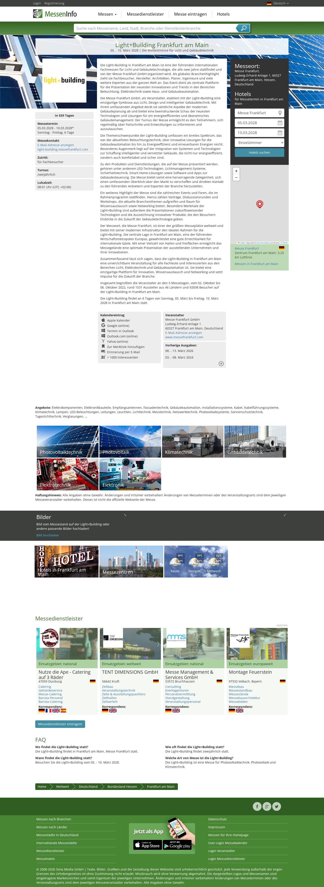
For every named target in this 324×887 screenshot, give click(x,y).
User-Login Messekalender (228, 843)
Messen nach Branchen (53, 819)
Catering (45, 687)
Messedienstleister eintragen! (60, 724)
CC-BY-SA (284, 243)
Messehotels (45, 859)
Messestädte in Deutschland (57, 835)
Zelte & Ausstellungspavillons (123, 694)
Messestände (238, 694)
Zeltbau (107, 687)
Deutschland (88, 786)
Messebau (236, 687)
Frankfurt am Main (161, 786)
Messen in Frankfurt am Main (256, 264)
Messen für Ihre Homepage (228, 835)
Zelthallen (109, 698)
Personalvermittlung (180, 694)
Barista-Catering (51, 701)
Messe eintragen (190, 14)
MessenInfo (55, 13)
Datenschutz (217, 819)
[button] (260, 204)
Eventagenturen (177, 690)
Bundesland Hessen (122, 786)
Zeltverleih (110, 701)
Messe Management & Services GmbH (189, 674)
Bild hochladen (47, 535)
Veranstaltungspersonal (183, 701)
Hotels (223, 14)
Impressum (216, 827)
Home (42, 786)
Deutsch (280, 3)
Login (37, 3)
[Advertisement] (162, 391)
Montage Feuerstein (250, 672)
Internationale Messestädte (56, 843)
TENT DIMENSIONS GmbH (130, 672)
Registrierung (54, 3)
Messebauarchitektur (244, 698)
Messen (106, 14)
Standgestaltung (177, 698)
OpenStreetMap (262, 243)
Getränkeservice (50, 690)
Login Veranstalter (221, 851)
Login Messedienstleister (226, 859)
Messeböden (238, 701)
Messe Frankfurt (247, 248)
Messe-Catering (50, 694)
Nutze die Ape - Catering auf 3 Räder (64, 674)
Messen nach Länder (51, 827)
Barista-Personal (51, 698)
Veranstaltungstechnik (118, 690)
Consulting (173, 687)
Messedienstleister (145, 14)
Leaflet (242, 243)
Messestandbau (240, 690)
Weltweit (62, 786)
